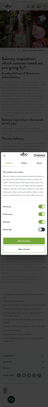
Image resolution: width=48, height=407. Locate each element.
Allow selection (24, 249)
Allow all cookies (24, 241)
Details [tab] (24, 163)
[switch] (41, 214)
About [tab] (39, 163)
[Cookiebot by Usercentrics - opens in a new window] (35, 155)
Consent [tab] (8, 163)
